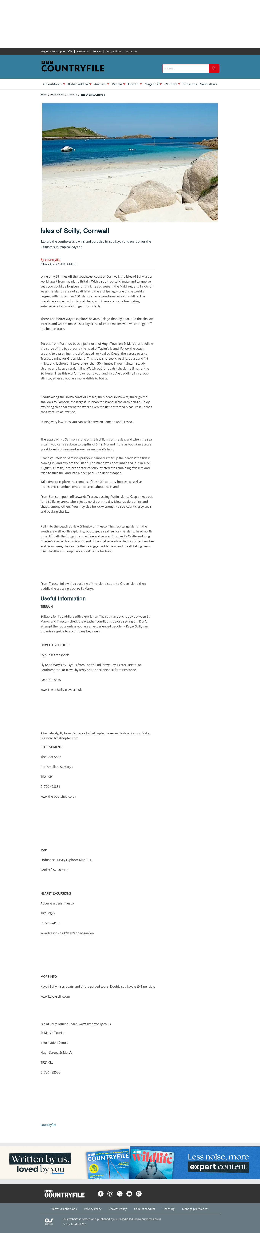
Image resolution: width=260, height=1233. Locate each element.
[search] (214, 68)
